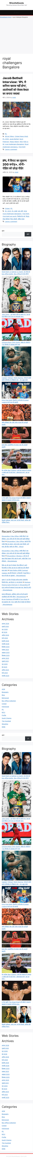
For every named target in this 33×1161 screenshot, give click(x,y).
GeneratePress (16, 1158)
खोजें (3, 231)
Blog (3, 695)
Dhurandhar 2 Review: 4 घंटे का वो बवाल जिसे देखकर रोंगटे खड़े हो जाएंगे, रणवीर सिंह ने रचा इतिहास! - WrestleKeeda (16, 558)
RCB (21, 142)
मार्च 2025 (5, 673)
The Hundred (6, 721)
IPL (6, 134)
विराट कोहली (13, 219)
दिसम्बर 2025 (5, 647)
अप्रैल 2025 (5, 670)
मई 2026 (4, 632)
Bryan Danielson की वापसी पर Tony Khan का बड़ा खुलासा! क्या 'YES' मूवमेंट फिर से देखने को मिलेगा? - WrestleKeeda (16, 602)
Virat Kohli (22, 147)
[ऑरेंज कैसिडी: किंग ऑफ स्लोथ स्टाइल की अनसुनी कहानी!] (16, 412)
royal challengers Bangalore (14, 144)
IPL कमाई (14, 211)
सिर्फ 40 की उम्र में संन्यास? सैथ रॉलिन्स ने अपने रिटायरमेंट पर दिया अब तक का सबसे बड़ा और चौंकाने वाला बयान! (15, 567)
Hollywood (5, 706)
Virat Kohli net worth (9, 216)
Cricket (7, 208)
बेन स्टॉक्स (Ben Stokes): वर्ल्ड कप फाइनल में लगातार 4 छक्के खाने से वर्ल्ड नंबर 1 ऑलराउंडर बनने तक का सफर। (16, 473)
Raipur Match (14, 142)
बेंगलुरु (27, 216)
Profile (4, 715)
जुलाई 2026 (5, 626)
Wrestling (5, 724)
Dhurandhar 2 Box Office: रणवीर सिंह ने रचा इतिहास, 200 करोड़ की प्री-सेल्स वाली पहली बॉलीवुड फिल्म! (15, 538)
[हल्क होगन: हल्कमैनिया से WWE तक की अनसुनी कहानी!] (16, 435)
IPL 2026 (6, 139)
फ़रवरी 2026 (5, 641)
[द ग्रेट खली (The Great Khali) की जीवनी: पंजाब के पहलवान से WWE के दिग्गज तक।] (16, 487)
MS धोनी (20, 211)
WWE (3, 727)
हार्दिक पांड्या (21, 219)
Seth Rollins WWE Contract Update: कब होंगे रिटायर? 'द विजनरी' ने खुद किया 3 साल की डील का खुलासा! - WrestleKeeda (16, 573)
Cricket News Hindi (21, 136)
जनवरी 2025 (5, 676)
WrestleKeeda (16, 3)
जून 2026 (5, 629)
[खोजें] (28, 738)
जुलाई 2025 (5, 661)
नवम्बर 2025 (5, 650)
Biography (5, 692)
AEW (3, 689)
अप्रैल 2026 (5, 635)
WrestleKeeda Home (5, 17)
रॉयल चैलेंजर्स (6, 219)
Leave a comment (11, 149)
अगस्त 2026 (5, 623)
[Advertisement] (16, 35)
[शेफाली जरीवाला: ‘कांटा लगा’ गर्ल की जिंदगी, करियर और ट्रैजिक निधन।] (16, 510)
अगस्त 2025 (5, 658)
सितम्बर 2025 (5, 655)
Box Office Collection (9, 701)
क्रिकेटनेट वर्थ (21, 216)
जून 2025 (5, 664)
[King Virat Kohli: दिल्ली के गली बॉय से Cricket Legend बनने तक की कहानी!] (16, 390)
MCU (3, 712)
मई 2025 (4, 667)
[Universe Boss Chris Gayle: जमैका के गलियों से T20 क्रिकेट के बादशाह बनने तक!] (16, 330)
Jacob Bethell (14, 139)
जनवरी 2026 (5, 644)
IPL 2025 (8, 211)
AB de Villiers (9, 136)
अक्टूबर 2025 (5, 652)
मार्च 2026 (5, 638)
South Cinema (6, 718)
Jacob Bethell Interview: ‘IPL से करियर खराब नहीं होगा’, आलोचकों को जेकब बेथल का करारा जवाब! (16, 85)
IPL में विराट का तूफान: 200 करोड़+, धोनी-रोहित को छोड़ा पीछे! (15, 164)
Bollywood (5, 698)
